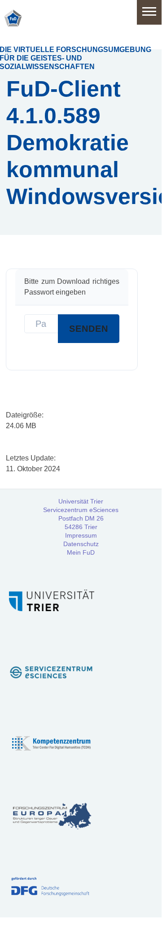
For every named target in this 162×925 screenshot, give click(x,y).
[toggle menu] (149, 12)
